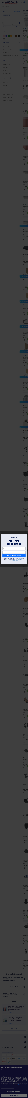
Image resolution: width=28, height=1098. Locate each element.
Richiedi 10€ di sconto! (14, 555)
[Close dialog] (26, 535)
